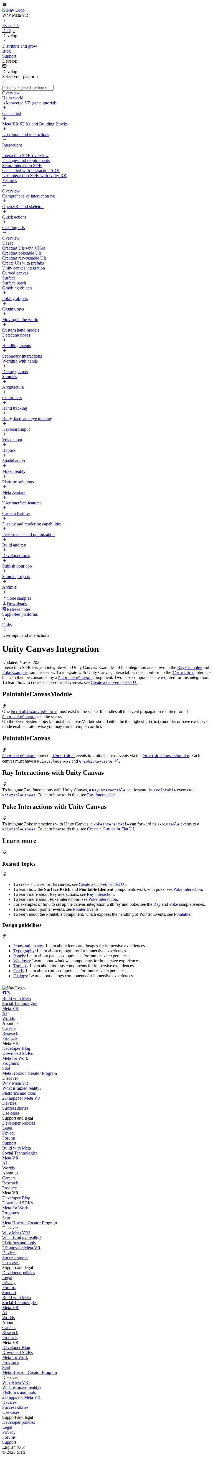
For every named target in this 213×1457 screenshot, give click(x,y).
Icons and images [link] (28, 945)
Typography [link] (24, 950)
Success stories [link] (15, 1108)
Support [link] (9, 1143)
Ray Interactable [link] (101, 794)
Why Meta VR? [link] (16, 1083)
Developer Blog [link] (16, 1048)
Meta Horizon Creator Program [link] (29, 1073)
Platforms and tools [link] (19, 1093)
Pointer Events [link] (85, 909)
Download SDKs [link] (17, 1053)
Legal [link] (7, 1128)
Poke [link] (173, 904)
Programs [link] (10, 1063)
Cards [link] (18, 970)
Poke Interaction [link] (187, 889)
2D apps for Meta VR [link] (21, 1098)
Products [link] (9, 1038)
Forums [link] (9, 1138)
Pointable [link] (182, 914)
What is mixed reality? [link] (21, 1088)
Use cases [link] (10, 1113)
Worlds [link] (8, 1018)
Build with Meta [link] (16, 998)
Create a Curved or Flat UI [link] (114, 682)
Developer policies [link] (18, 1123)
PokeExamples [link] (15, 672)
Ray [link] (157, 904)
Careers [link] (9, 1028)
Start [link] (6, 1068)
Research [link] (10, 1033)
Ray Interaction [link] (100, 894)
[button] (106, 5)
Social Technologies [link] (19, 1003)
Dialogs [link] (20, 975)
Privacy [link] (9, 1133)
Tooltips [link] (20, 965)
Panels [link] (19, 955)
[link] (13, 10)
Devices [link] (9, 1103)
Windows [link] (21, 960)
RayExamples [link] (189, 667)
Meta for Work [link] (15, 1058)
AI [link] (4, 1013)
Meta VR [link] (10, 1008)
